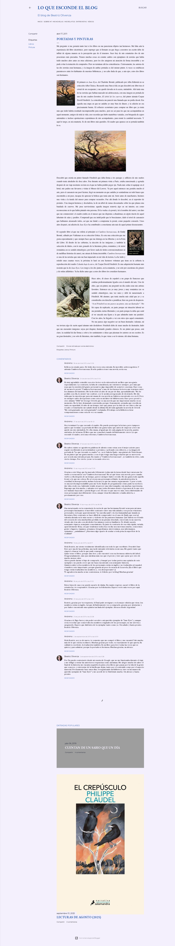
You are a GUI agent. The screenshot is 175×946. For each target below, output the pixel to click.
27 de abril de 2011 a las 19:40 (90, 444)
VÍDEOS (91, 22)
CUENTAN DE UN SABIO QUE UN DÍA (92, 748)
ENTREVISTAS (81, 22)
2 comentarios (71, 922)
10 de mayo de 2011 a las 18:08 (91, 504)
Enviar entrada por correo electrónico (80, 346)
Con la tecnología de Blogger (89, 938)
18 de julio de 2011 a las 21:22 (84, 581)
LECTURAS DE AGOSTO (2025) (79, 917)
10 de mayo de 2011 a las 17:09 (84, 468)
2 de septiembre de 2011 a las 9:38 (92, 656)
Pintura (31, 47)
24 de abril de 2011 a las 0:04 (90, 379)
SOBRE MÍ (48, 22)
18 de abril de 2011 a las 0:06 (84, 363)
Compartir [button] (32, 34)
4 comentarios (80, 752)
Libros (31, 44)
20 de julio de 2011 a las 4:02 (84, 599)
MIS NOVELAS (58, 22)
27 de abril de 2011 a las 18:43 (84, 422)
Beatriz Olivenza (71, 378)
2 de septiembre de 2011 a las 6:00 (86, 636)
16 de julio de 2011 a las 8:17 (83, 543)
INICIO (40, 22)
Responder (69, 373)
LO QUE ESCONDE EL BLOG (68, 8)
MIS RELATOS (69, 22)
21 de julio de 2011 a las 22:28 (84, 617)
